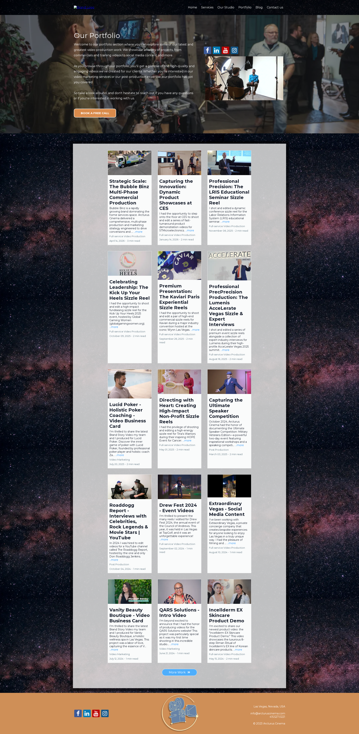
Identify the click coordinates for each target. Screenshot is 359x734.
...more (138, 231)
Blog (259, 7)
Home (192, 7)
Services (207, 7)
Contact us (275, 7)
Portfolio (244, 7)
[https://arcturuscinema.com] (84, 7)
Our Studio (225, 7)
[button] (130, 197)
